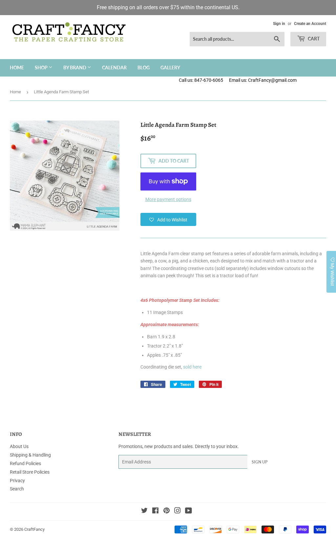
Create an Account (310, 23)
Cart (313, 38)
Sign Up (259, 462)
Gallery (170, 67)
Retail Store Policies (30, 472)
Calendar (114, 67)
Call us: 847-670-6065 (201, 80)
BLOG (143, 67)
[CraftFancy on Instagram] (177, 511)
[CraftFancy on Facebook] (155, 511)
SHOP (42, 67)
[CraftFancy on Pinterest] (166, 511)
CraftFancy (34, 529)
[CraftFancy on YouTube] (188, 511)
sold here (192, 367)
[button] (168, 219)
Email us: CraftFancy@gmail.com (282, 80)
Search (17, 488)
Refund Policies (25, 463)
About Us (19, 446)
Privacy (17, 480)
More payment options (168, 199)
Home (17, 67)
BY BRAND (75, 67)
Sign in (279, 23)
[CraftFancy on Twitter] (144, 511)
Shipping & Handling (30, 455)
